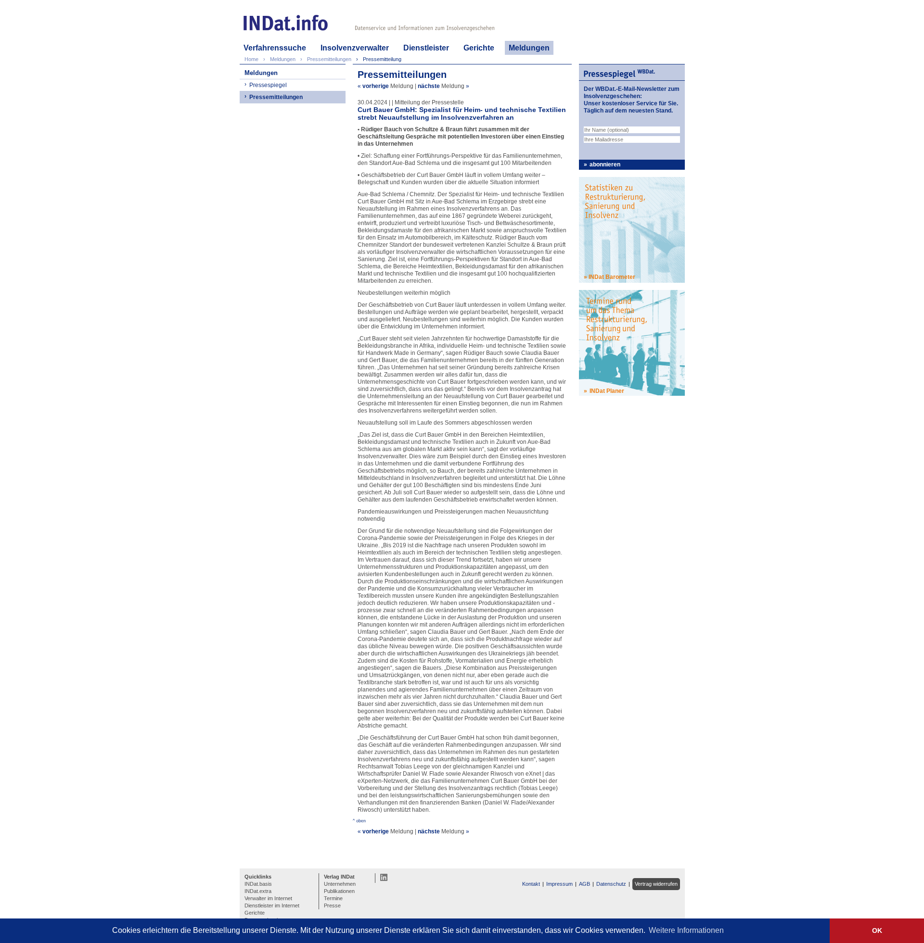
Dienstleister (426, 48)
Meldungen (529, 48)
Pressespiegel (268, 85)
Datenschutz (611, 884)
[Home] (286, 23)
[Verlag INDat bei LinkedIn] (384, 877)
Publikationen (339, 891)
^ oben (359, 820)
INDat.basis (258, 884)
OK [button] (877, 930)
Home (251, 59)
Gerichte (478, 48)
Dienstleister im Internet (271, 905)
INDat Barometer (612, 277)
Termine (333, 898)
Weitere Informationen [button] (686, 930)
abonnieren (605, 164)
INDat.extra (257, 891)
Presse (332, 905)
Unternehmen (340, 884)
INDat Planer (607, 391)
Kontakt (531, 884)
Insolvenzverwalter (355, 48)
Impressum (559, 884)
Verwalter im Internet (268, 898)
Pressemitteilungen (276, 97)
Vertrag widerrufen (656, 884)
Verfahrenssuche (275, 48)
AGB (584, 884)
